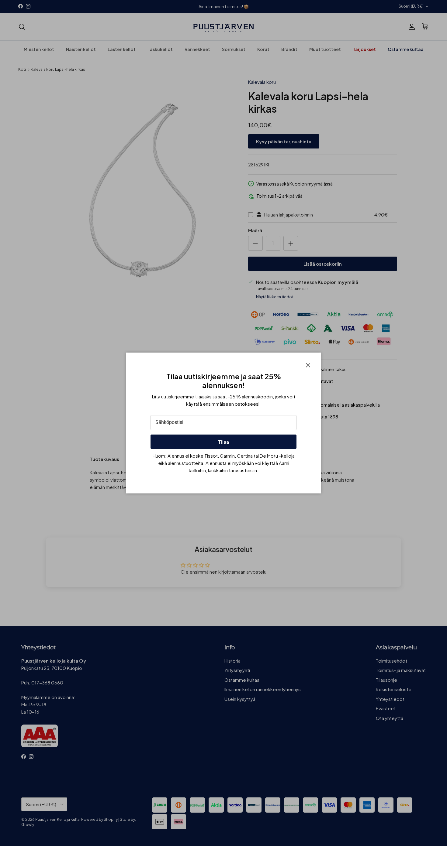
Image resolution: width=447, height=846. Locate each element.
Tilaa (223, 442)
